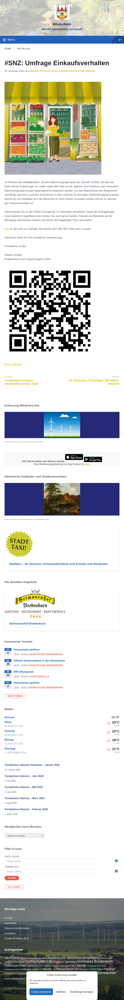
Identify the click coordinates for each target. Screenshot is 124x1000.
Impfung (47, 966)
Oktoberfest (84, 969)
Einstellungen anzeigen (81, 991)
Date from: (12, 856)
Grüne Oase (26, 965)
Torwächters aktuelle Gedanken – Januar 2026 (32, 765)
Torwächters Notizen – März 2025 (24, 798)
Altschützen (12, 957)
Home (8, 48)
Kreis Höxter (101, 966)
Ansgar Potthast (40, 71)
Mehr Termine (15, 696)
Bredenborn (62, 24)
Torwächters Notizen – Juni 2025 (24, 776)
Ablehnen (60, 991)
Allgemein (61, 71)
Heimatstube (38, 966)
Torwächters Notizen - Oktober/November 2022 (21, 382)
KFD (74, 966)
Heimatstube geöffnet (26, 649)
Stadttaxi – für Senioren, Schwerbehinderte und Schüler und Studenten (58, 563)
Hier (7, 228)
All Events (14, 887)
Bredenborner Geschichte (65, 957)
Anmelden (10, 933)
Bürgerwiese (91, 957)
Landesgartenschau (12, 969)
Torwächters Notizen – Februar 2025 (26, 809)
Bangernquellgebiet (40, 958)
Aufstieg (30, 958)
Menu (11, 39)
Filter (12, 878)
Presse (90, 71)
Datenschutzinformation (17, 928)
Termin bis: (12, 867)
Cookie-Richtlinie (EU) (17, 938)
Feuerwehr (58, 961)
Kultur (79, 71)
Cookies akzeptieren (41, 991)
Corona (103, 958)
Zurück (8, 376)
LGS (40, 969)
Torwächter (106, 973)
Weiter (115, 376)
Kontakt (9, 918)
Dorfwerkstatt (35, 961)
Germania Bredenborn (95, 961)
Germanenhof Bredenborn (27, 623)
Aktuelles (23, 48)
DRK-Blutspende (24, 671)
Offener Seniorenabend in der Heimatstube (39, 660)
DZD (71, 71)
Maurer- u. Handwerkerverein (60, 969)
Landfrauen (25, 969)
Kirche (81, 965)
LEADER (35, 969)
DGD (110, 958)
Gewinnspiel (11, 965)
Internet (54, 966)
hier (87, 464)
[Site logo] (62, 18)
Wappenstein (19, 978)
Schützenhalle (39, 676)
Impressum (10, 923)
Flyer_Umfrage (13, 364)
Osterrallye (96, 969)
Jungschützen (65, 966)
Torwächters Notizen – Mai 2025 (24, 787)
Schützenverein (11, 973)
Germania (71, 961)
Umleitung (8, 979)
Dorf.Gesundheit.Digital (15, 962)
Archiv (23, 958)
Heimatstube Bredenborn (46, 654)
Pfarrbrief (109, 969)
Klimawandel (91, 966)
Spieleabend (23, 973)
